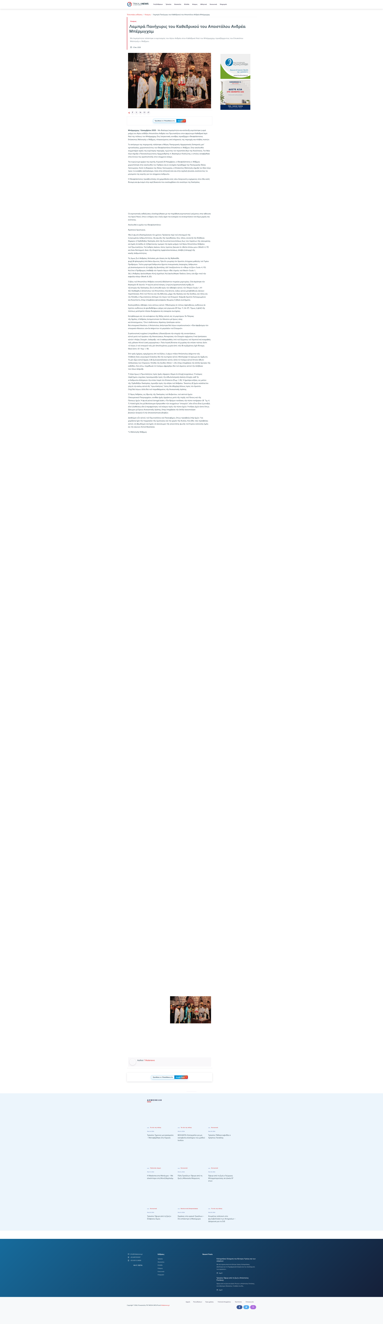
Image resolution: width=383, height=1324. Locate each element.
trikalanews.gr (165, 1305)
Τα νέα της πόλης (155, 1127)
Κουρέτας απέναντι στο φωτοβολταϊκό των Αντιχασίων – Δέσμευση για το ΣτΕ (222, 1218)
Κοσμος (148, 15)
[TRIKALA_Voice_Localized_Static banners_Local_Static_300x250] (170, 198)
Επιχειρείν (223, 4)
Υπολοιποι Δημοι (155, 1168)
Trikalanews (149, 1060)
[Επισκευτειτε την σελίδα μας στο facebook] (239, 1307)
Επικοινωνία (250, 1302)
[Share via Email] (144, 112)
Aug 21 (220, 1273)
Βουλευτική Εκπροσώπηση (189, 1208)
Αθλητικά (203, 4)
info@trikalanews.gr (136, 1254)
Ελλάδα (186, 4)
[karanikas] (235, 95)
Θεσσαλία (177, 4)
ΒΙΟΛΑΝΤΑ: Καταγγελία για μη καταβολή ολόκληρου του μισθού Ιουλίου (191, 1137)
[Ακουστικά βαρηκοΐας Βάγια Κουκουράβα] (235, 66)
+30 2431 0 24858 (135, 1260)
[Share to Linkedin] (140, 112)
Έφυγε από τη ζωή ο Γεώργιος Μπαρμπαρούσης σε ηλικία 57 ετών (220, 1178)
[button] (148, 466)
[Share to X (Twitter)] (136, 112)
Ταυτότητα (238, 1302)
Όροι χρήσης (209, 1302)
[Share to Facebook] (132, 112)
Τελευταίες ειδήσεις (135, 15)
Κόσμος (194, 4)
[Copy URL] (148, 112)
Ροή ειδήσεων (197, 1302)
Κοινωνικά (213, 4)
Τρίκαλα (168, 4)
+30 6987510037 (135, 1257)
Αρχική (188, 1302)
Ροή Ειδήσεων (158, 4)
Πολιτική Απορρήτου (224, 1302)
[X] (246, 1307)
